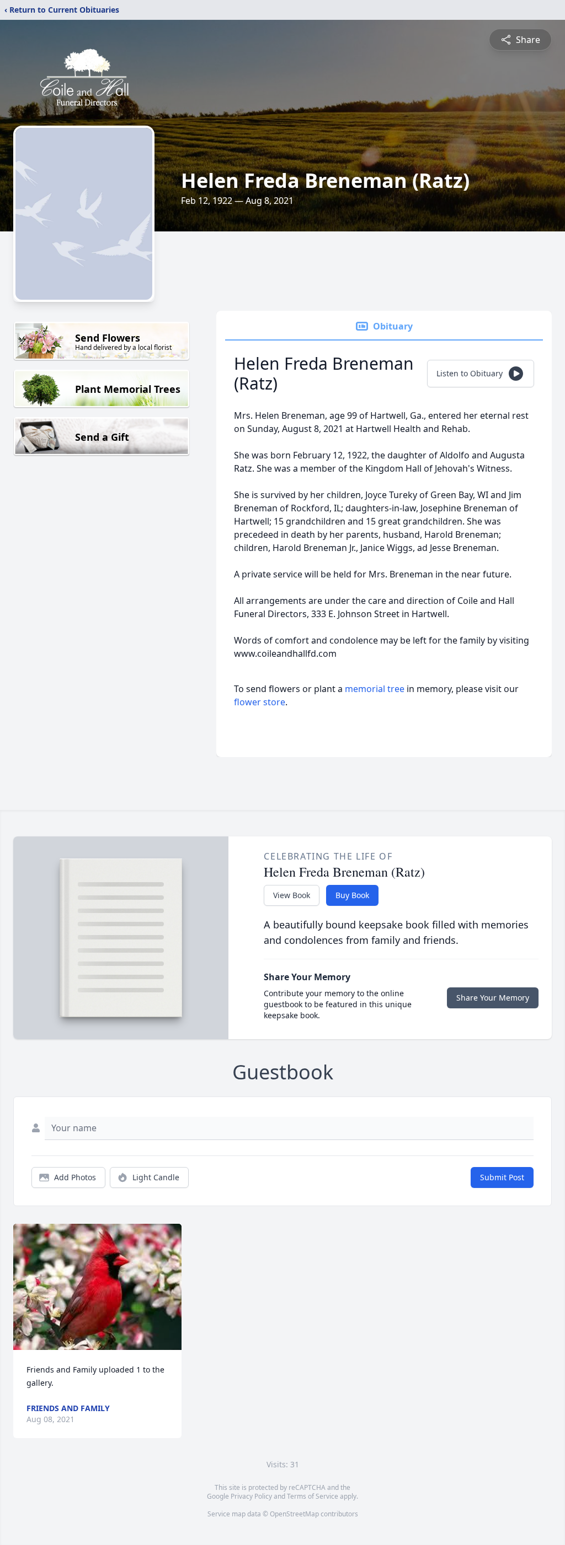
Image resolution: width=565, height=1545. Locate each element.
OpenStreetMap (294, 1514)
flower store (259, 702)
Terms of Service (312, 1496)
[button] (97, 1287)
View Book (291, 895)
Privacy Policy (251, 1496)
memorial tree (374, 689)
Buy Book (352, 895)
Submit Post (502, 1177)
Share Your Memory (492, 997)
